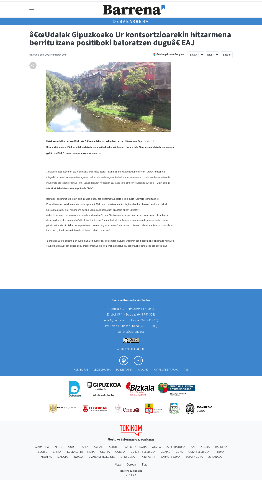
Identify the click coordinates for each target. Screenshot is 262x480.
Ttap (144, 464)
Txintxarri (147, 456)
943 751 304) (146, 314)
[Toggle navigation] (31, 10)
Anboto (114, 447)
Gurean (131, 464)
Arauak (143, 369)
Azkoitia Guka (200, 447)
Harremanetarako (165, 369)
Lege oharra (102, 369)
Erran (57, 451)
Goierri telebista (143, 451)
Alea (85, 447)
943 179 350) (145, 309)
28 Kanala (215, 456)
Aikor (58, 447)
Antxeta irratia (136, 447)
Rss (186, 369)
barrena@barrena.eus (131, 331)
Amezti (98, 447)
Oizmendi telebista (102, 456)
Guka (179, 451)
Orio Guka (127, 456)
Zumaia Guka (194, 456)
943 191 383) (148, 326)
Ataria (156, 447)
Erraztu (226, 54)
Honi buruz (81, 369)
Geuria (105, 451)
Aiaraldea (42, 447)
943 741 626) (149, 320)
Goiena (120, 451)
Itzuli (209, 54)
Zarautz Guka (170, 456)
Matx (118, 464)
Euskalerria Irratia (80, 451)
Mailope (62, 456)
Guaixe (165, 451)
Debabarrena (131, 21)
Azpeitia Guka (175, 447)
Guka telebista (198, 451)
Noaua (78, 456)
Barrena (221, 447)
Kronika (46, 456)
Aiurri (72, 447)
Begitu (42, 451)
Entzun (193, 54)
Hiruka (219, 451)
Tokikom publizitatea (131, 470)
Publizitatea (124, 369)
